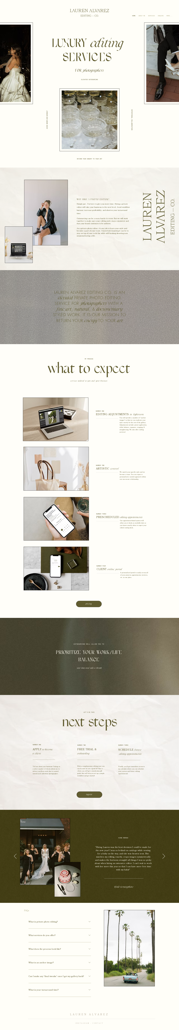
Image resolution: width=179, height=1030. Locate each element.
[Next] (163, 856)
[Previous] (15, 856)
